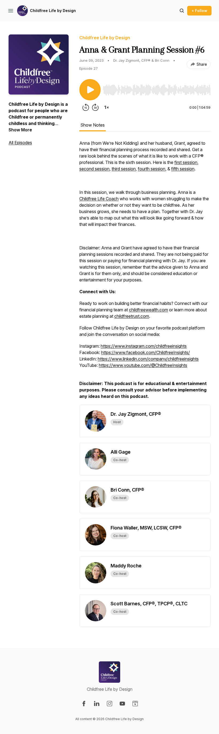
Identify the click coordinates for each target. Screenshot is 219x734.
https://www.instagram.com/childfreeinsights (144, 346)
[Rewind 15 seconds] (85, 107)
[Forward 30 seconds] (95, 107)
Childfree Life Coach (99, 198)
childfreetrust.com (131, 316)
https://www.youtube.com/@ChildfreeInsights (143, 365)
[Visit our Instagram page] (109, 703)
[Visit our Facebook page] (84, 703)
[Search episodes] (182, 10)
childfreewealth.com (148, 309)
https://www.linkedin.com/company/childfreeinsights (148, 359)
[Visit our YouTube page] (122, 703)
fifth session (182, 168)
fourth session (151, 168)
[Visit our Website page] (135, 703)
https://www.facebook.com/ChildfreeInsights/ (145, 352)
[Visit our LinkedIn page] (96, 703)
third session (124, 168)
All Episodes (20, 142)
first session (185, 162)
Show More (20, 129)
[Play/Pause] (90, 89)
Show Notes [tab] (92, 125)
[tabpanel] (144, 272)
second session (94, 168)
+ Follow (199, 10)
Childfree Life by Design (53, 10)
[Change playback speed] (106, 107)
